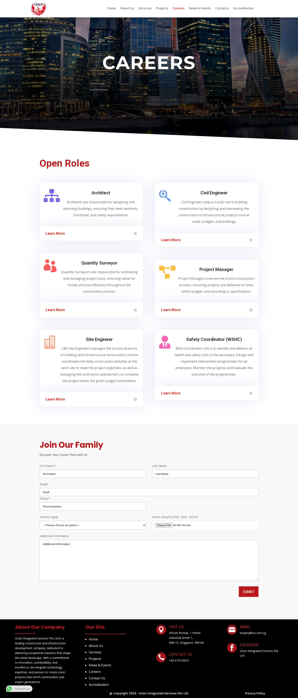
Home (111, 8)
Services (144, 8)
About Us (127, 8)
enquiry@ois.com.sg (253, 633)
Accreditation (243, 8)
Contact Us (97, 678)
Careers (178, 8)
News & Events (200, 8)
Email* (44, 484)
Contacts (222, 8)
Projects (162, 8)
